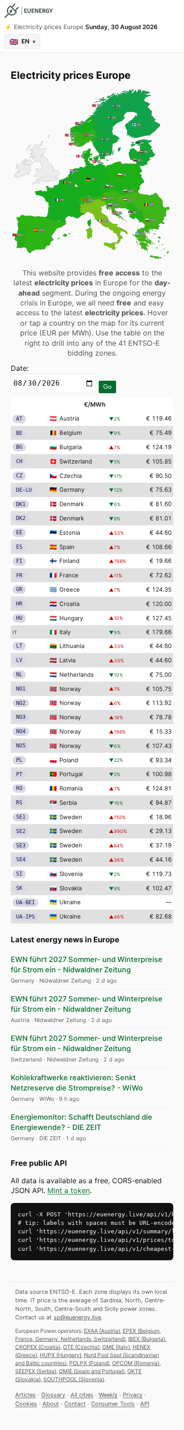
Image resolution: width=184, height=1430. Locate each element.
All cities (82, 1394)
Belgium (70, 432)
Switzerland (75, 461)
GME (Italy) (116, 1347)
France (69, 575)
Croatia (69, 603)
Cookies (26, 1403)
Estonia (69, 532)
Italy (65, 632)
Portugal (71, 773)
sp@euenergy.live (77, 1317)
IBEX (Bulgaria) (146, 1339)
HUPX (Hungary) (60, 1355)
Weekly (108, 1394)
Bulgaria (70, 447)
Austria (69, 418)
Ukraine (70, 902)
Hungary (71, 618)
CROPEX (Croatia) (37, 1347)
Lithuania (71, 645)
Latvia (67, 660)
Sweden (70, 816)
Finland (69, 560)
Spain (67, 546)
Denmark (71, 503)
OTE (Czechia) (81, 1347)
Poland (68, 760)
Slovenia (71, 873)
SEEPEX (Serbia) (35, 1371)
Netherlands (76, 674)
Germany (71, 489)
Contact (75, 1403)
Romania (71, 788)
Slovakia (70, 888)
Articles (25, 1394)
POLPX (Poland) (89, 1363)
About (50, 1403)
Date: (20, 368)
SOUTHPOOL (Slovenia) (73, 1379)
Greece (69, 589)
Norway (70, 688)
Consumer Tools (113, 1403)
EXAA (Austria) (102, 1330)
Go (107, 386)
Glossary (53, 1394)
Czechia (70, 475)
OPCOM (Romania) (135, 1363)
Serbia (68, 802)
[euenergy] (28, 11)
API (144, 1403)
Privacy (132, 1394)
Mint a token (68, 1190)
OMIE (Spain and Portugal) (92, 1371)
